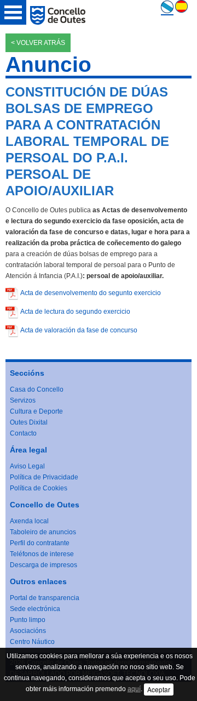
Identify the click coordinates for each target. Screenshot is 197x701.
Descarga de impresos (43, 565)
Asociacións (28, 631)
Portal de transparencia (44, 598)
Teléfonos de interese (42, 554)
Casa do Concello (36, 389)
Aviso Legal (27, 466)
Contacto (23, 433)
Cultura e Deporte (36, 411)
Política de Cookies (38, 488)
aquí (134, 689)
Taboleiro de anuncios (43, 532)
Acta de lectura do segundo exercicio (75, 311)
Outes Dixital (29, 422)
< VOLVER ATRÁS (38, 43)
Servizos (23, 400)
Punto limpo (27, 620)
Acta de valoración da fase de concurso (78, 330)
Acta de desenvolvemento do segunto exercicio (90, 293)
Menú (13, 12)
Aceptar (158, 689)
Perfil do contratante (39, 543)
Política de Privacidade (44, 477)
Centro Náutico (32, 642)
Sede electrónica (35, 609)
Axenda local (29, 521)
